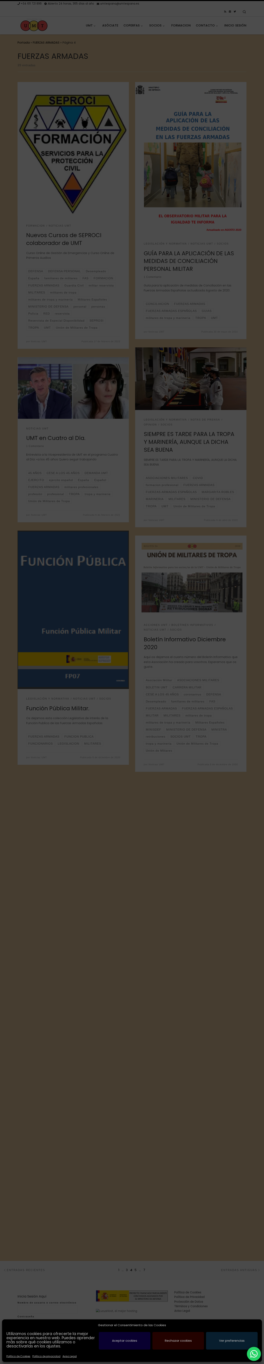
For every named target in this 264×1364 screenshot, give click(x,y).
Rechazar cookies (178, 1340)
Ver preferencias (232, 1340)
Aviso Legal (69, 1356)
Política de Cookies (18, 1356)
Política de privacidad (46, 1356)
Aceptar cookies (124, 1340)
